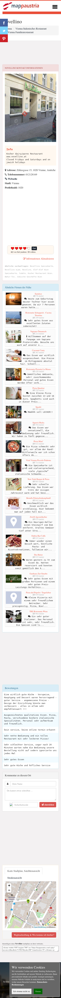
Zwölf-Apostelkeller (38, 516)
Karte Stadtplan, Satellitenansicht (23, 870)
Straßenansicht (14, 877)
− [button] (9, 890)
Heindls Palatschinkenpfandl (38, 498)
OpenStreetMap (40, 927)
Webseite (12, 179)
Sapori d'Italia (38, 422)
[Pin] (4, 38)
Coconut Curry (38, 350)
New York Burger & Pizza (38, 479)
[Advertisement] (30, 52)
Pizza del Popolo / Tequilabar (38, 592)
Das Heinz (38, 554)
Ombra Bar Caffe (38, 535)
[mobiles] (55, 6)
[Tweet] (4, 30)
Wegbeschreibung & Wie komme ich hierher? (34, 934)
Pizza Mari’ (38, 441)
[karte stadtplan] (21, 5)
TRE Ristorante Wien (38, 611)
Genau (38, 991)
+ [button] (9, 885)
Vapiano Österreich (38, 331)
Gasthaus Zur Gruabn (38, 573)
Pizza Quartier (38, 388)
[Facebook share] (4, 23)
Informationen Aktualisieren (40, 258)
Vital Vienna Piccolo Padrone (38, 460)
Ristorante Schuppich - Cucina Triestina (38, 314)
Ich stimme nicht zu (21, 991)
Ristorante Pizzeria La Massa (38, 369)
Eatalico (38, 293)
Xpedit (38, 407)
